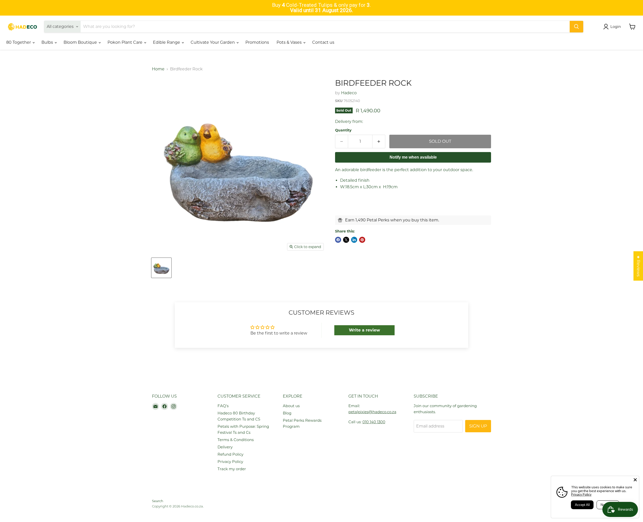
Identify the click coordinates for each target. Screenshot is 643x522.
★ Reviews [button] (638, 265)
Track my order (232, 468)
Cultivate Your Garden (213, 42)
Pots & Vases (290, 42)
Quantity (343, 130)
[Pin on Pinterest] (362, 240)
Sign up (478, 426)
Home (158, 69)
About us (291, 405)
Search (157, 501)
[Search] (576, 26)
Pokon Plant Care (125, 42)
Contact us (323, 42)
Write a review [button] (364, 330)
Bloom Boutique (81, 42)
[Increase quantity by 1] (378, 141)
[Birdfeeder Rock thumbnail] (161, 268)
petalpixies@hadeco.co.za (372, 411)
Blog (287, 413)
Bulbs (47, 42)
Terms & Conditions (236, 439)
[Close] (635, 479)
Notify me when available (413, 157)
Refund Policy (230, 454)
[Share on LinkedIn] (354, 240)
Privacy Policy (230, 461)
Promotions (257, 42)
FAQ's (223, 405)
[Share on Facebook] (338, 240)
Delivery (225, 447)
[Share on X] (346, 240)
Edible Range (167, 42)
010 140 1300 (373, 421)
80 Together (19, 42)
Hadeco (349, 92)
